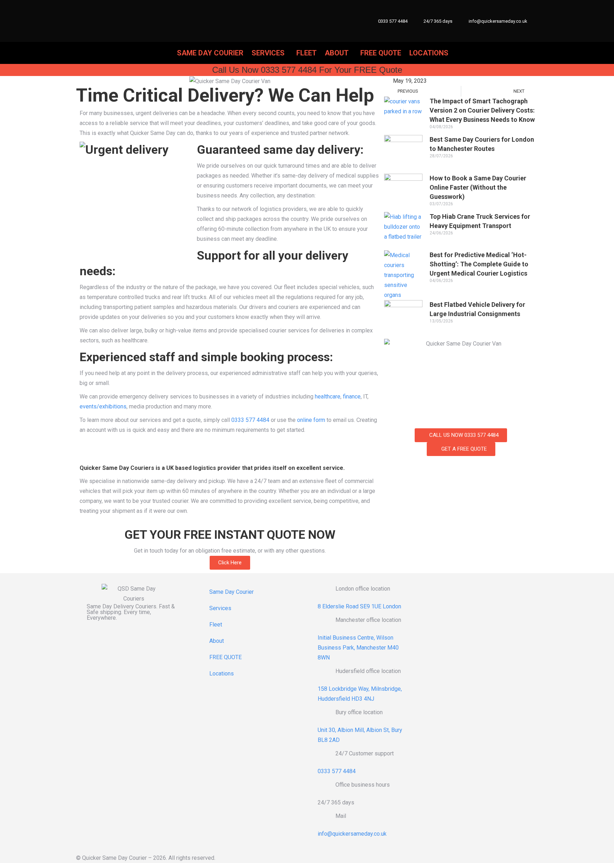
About (216, 640)
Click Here (230, 562)
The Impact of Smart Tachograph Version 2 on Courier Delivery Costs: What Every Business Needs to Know (482, 110)
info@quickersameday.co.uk (498, 21)
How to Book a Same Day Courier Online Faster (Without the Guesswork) (478, 187)
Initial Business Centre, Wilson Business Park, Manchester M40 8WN (358, 647)
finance (352, 396)
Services (220, 608)
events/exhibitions (103, 406)
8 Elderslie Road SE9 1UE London (359, 606)
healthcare (327, 396)
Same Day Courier (231, 591)
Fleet (215, 624)
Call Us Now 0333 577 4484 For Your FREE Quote (307, 70)
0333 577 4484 (393, 21)
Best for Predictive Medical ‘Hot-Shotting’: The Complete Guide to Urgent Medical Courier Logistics (479, 264)
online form (311, 420)
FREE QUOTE (225, 657)
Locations (221, 673)
